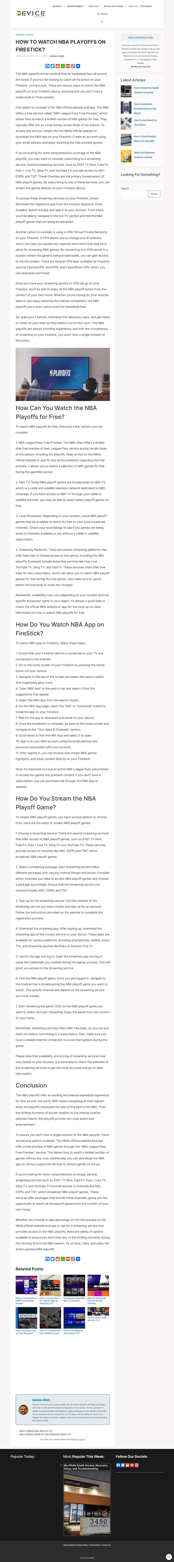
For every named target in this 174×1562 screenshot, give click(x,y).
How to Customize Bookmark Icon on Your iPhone (145, 108)
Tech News (146, 6)
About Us (72, 1545)
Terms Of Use (95, 1545)
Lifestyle (93, 6)
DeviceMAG (20, 34)
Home (66, 1545)
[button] (102, 21)
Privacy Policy (82, 1545)
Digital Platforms (113, 6)
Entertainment (75, 6)
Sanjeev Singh (41, 1399)
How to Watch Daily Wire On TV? (36, 1431)
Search (125, 188)
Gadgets (57, 6)
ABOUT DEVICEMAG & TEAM (140, 37)
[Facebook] (47, 66)
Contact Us (106, 1545)
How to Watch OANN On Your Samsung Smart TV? (45, 1434)
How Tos (133, 6)
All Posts (102, 14)
